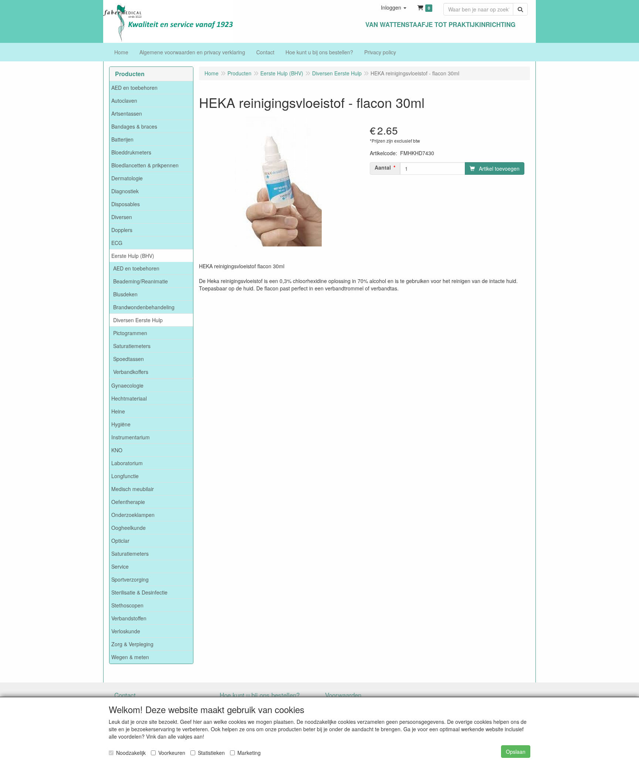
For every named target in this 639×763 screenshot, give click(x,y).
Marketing (249, 752)
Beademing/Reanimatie (140, 281)
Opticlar (120, 540)
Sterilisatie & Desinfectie (139, 592)
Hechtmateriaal (129, 398)
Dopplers (121, 230)
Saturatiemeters (132, 346)
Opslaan (515, 751)
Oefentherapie (128, 501)
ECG (116, 242)
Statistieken (211, 752)
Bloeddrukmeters (131, 152)
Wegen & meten (130, 657)
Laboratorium (127, 463)
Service (120, 566)
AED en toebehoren (134, 87)
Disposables (125, 204)
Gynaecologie (127, 385)
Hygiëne (121, 424)
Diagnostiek (125, 191)
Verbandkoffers (130, 371)
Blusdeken (125, 294)
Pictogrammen (130, 333)
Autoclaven (124, 100)
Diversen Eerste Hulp (138, 320)
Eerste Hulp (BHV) (132, 255)
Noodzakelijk (131, 752)
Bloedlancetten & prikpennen (145, 165)
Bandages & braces (134, 126)
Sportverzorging (130, 579)
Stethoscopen (127, 605)
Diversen (121, 217)
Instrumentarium (130, 437)
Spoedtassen (128, 358)
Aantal (383, 167)
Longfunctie (125, 476)
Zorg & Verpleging (132, 644)
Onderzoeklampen (133, 514)
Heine (118, 411)
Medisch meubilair (132, 489)
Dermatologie (127, 178)
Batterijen (122, 139)
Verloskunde (125, 631)
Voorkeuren (171, 752)
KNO (116, 450)
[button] (393, 7)
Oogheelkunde (128, 527)
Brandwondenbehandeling (144, 307)
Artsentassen (126, 113)
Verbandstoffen (128, 618)
